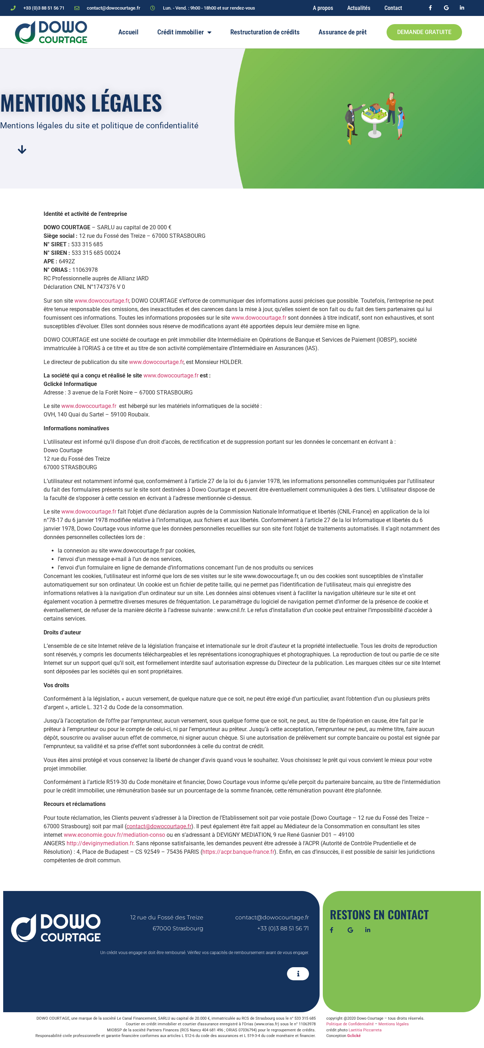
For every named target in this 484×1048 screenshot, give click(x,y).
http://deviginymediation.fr (100, 843)
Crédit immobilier (180, 32)
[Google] (446, 8)
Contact (393, 8)
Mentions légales (393, 1024)
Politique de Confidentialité (350, 1024)
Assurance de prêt (343, 32)
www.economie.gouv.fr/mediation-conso (114, 834)
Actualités (358, 8)
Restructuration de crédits (265, 32)
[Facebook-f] (430, 8)
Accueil (128, 32)
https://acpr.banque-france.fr (238, 851)
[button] (298, 973)
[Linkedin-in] (462, 8)
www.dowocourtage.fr (101, 300)
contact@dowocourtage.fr (158, 826)
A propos (323, 8)
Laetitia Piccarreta (365, 1030)
